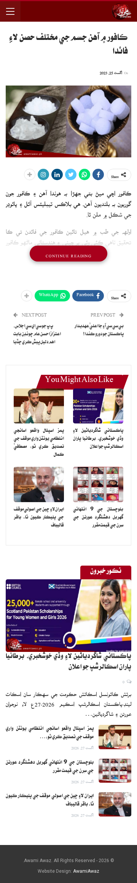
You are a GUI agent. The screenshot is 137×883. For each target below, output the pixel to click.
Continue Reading (68, 253)
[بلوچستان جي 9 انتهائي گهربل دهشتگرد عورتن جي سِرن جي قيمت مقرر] (98, 484)
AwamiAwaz (86, 871)
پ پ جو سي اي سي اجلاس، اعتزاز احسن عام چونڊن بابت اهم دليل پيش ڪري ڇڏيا (37, 335)
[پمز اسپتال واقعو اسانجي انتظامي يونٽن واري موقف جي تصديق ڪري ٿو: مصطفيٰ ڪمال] (39, 405)
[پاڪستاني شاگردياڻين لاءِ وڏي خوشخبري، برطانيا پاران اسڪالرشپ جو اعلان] (98, 405)
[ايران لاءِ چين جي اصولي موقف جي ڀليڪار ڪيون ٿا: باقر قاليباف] (39, 484)
